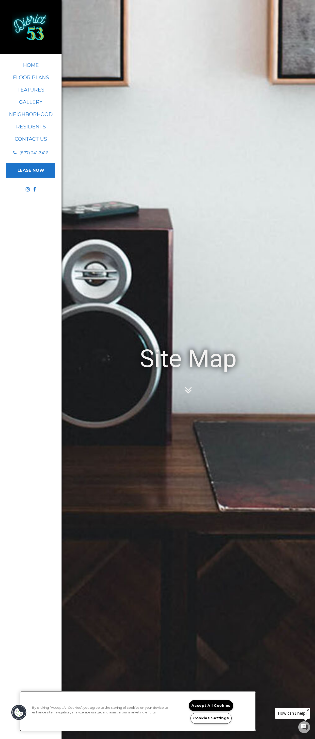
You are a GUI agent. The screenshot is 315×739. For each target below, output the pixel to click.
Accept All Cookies (211, 705)
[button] (31, 153)
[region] (138, 711)
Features (30, 90)
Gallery (31, 102)
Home (31, 65)
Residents (31, 127)
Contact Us (31, 139)
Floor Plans (31, 77)
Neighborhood (31, 114)
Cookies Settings (211, 718)
